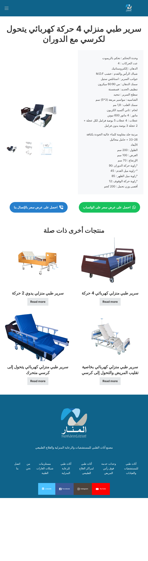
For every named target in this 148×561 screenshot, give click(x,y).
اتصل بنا (17, 466)
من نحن (28, 466)
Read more (37, 302)
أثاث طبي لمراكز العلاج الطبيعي (86, 468)
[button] (65, 94)
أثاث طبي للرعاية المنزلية (66, 468)
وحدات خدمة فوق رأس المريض (108, 468)
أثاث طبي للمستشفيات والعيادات (131, 468)
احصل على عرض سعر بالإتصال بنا (36, 207)
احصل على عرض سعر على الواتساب (106, 207)
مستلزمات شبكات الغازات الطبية (44, 468)
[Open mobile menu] (6, 8)
